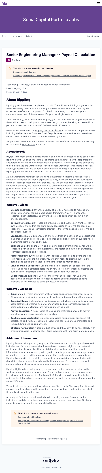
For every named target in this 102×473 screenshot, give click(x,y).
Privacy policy (45, 467)
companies (16, 36)
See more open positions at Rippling (51, 439)
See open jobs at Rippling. (24, 72)
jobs (4, 36)
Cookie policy (57, 467)
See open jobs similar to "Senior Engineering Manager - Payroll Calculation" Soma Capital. (52, 75)
